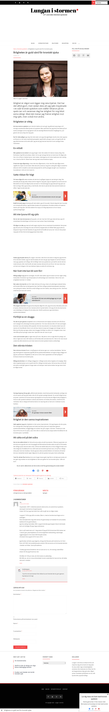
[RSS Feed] (28, 3)
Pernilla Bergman (25, 569)
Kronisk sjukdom (22, 49)
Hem (14, 49)
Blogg (33, 43)
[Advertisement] (54, 29)
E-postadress (17, 631)
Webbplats (16, 639)
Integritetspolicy (56, 689)
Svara (21, 563)
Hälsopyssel (65, 43)
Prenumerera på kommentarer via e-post (25, 619)
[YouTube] (20, 3)
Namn (15, 623)
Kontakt (65, 689)
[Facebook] (15, 3)
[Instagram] (24, 3)
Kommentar (17, 594)
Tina (20, 502)
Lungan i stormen (59, 702)
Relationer (55, 43)
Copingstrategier (43, 43)
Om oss (74, 43)
